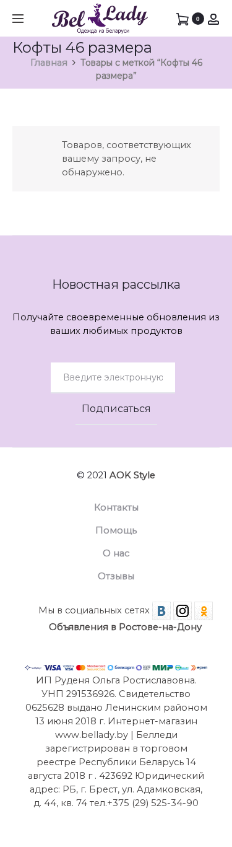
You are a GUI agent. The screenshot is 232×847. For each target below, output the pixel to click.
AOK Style (132, 475)
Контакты (116, 507)
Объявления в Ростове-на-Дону (125, 627)
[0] (182, 18)
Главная (48, 62)
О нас (116, 553)
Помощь (116, 530)
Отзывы (116, 576)
